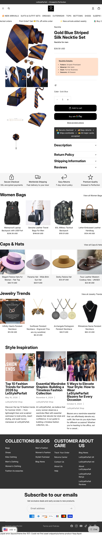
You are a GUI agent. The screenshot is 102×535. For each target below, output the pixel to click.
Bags (7, 448)
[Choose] (20, 221)
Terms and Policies (51, 526)
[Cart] (99, 8)
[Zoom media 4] (15, 98)
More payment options (75, 123)
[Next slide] (22, 213)
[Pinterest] (95, 526)
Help (56, 471)
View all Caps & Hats (93, 245)
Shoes (8, 452)
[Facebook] (71, 526)
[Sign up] (71, 508)
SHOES (88, 16)
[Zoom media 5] (37, 98)
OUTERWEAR (58, 16)
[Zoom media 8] (15, 141)
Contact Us (59, 461)
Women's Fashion (43, 452)
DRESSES (46, 16)
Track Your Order (61, 452)
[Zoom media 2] (15, 76)
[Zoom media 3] (37, 76)
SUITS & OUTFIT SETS (30, 16)
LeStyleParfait (16, 526)
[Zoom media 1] (26, 44)
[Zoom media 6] (15, 119)
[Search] (9, 8)
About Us (58, 466)
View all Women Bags (92, 195)
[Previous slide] (3, 213)
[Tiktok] (85, 526)
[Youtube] (81, 526)
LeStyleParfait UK (86, 457)
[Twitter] (90, 526)
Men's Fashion (41, 448)
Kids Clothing (11, 457)
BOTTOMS (78, 16)
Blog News (40, 461)
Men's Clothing (11, 461)
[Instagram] (76, 526)
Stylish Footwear (42, 457)
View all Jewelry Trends (92, 294)
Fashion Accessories (14, 471)
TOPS (68, 16)
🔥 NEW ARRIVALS (10, 16)
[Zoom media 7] (37, 119)
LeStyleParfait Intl (86, 461)
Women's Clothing (13, 466)
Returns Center (60, 457)
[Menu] (3, 8)
